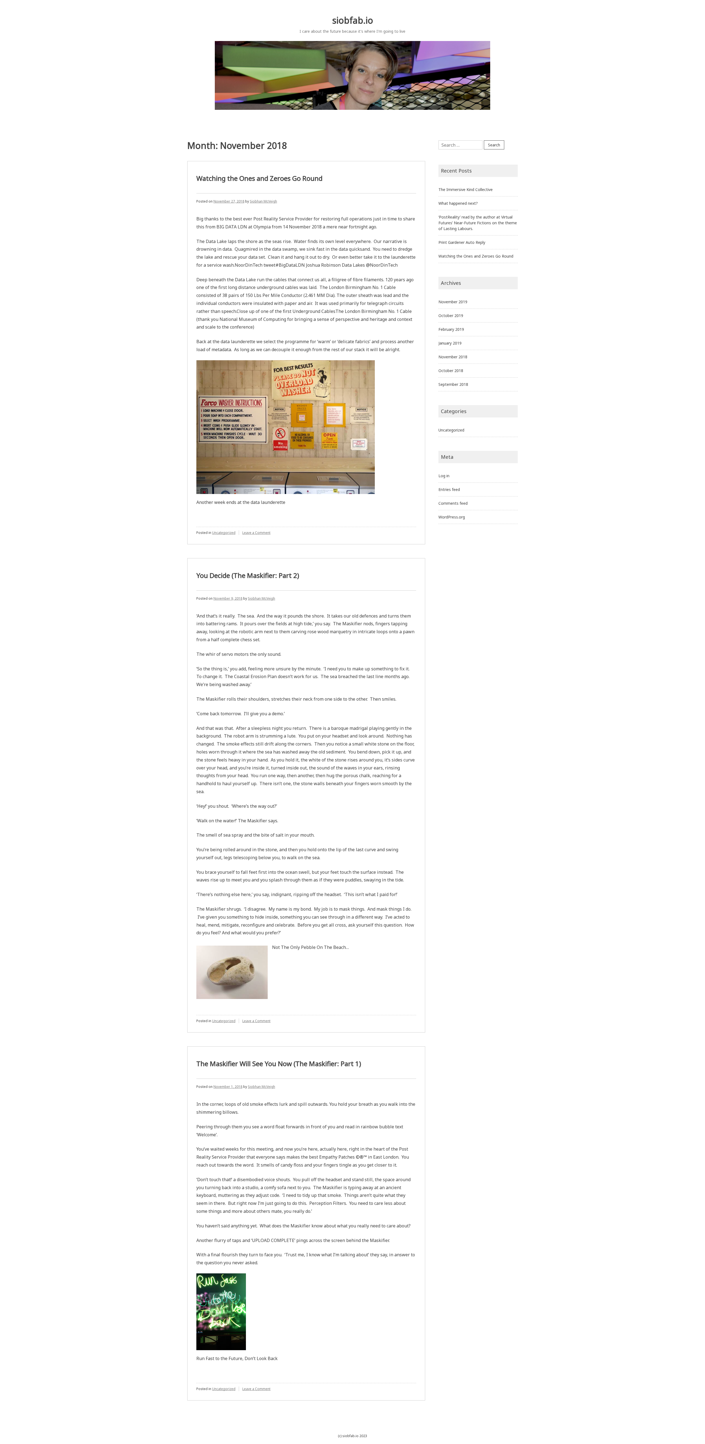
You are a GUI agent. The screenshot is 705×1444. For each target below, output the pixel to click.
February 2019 (451, 329)
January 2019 (450, 343)
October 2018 (450, 370)
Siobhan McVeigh (263, 201)
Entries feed (449, 489)
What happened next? (458, 203)
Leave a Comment (256, 532)
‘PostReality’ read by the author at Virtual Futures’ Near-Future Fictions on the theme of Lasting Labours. (477, 222)
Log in (443, 475)
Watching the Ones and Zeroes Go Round (259, 178)
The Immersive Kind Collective (465, 189)
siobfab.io (352, 20)
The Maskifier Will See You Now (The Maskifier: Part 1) (278, 1063)
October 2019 (450, 315)
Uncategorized (223, 532)
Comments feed (453, 503)
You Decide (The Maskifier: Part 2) (247, 575)
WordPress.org (451, 517)
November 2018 (452, 356)
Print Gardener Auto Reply (461, 242)
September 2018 (453, 384)
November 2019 (452, 301)
